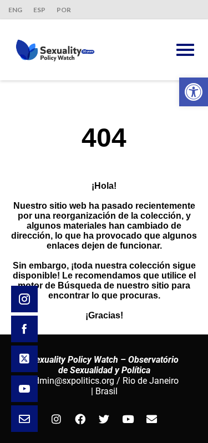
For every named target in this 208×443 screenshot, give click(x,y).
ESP (39, 10)
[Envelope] (152, 418)
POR (64, 10)
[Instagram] (56, 418)
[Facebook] (80, 418)
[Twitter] (104, 418)
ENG (15, 10)
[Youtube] (128, 418)
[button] (193, 92)
